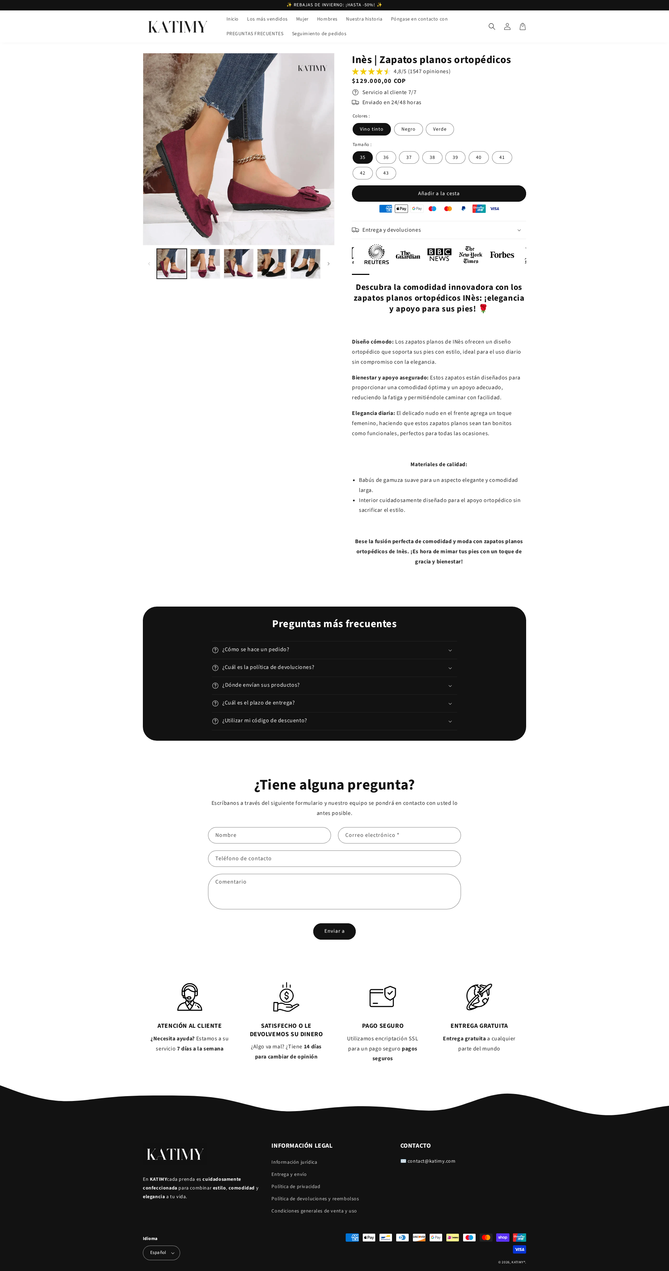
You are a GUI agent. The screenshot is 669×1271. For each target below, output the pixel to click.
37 (409, 157)
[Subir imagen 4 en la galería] (272, 264)
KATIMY (517, 1262)
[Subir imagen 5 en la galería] (306, 264)
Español (158, 1252)
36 (386, 157)
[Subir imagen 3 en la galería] (239, 264)
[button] (492, 26)
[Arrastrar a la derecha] (328, 263)
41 (502, 157)
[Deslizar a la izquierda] (149, 263)
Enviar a (334, 931)
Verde (440, 129)
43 (386, 173)
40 (479, 157)
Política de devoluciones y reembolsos (315, 1198)
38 (432, 157)
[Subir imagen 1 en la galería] (172, 264)
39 (455, 157)
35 (363, 157)
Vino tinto (372, 129)
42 (363, 173)
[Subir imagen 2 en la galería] (205, 264)
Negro (408, 129)
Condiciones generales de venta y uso (314, 1211)
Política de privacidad (295, 1186)
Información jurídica (294, 1162)
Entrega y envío (289, 1174)
